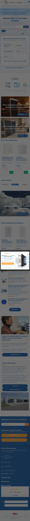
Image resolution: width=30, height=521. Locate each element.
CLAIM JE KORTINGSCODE (8, 263)
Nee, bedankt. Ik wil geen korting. (8, 267)
